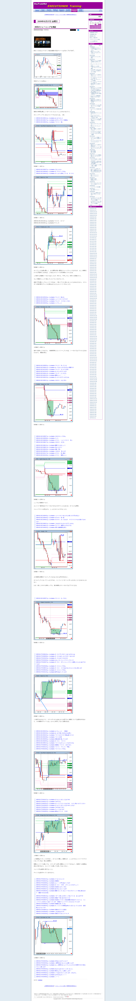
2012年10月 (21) (93, 340)
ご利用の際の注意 (100, 10)
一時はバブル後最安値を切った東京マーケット (96, 91)
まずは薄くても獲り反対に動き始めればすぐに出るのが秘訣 (96, 162)
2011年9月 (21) (93, 362)
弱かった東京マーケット (96, 169)
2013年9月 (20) (93, 320)
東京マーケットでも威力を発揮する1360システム (96, 61)
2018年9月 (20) (93, 217)
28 (100, 28)
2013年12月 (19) (93, 315)
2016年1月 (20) (93, 272)
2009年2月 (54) (93, 416)
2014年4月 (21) (93, 308)
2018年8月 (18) (93, 218)
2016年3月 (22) (93, 269)
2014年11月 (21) (93, 296)
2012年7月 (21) (93, 345)
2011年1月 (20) (93, 376)
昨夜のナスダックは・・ (96, 96)
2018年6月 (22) (93, 222)
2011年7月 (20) (93, 366)
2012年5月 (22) (93, 348)
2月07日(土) (92, 188)
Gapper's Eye (62, 10)
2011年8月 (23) (93, 364)
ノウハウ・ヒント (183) (95, 39)
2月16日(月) (92, 143)
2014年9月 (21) (93, 300)
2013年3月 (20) (93, 331)
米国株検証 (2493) (94, 32)
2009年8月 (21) (93, 405)
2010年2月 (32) (93, 395)
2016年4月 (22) (93, 267)
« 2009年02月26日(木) (49, 14)
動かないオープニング (95, 126)
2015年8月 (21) (93, 281)
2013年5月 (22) (93, 327)
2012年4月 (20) (93, 350)
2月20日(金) (92, 111)
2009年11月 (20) (93, 400)
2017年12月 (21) (93, 232)
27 (98, 28)
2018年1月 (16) (93, 230)
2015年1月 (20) (93, 293)
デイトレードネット (37, 10)
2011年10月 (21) (93, 360)
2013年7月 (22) (93, 324)
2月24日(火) (92, 86)
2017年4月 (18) (93, 246)
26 (97, 28)
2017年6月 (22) (93, 243)
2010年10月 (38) (93, 381)
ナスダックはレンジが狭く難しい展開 (96, 165)
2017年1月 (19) (93, 251)
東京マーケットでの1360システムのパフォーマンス (96, 52)
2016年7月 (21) (93, 262)
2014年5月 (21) (93, 307)
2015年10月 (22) (93, 277)
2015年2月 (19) (93, 291)
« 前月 (91, 21)
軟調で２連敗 (94, 179)
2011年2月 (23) (93, 374)
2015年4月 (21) (93, 288)
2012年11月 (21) (93, 338)
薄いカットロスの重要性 (96, 155)
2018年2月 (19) (93, 229)
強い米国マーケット (95, 189)
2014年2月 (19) (93, 312)
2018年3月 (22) (93, 227)
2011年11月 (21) (93, 359)
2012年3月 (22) (93, 352)
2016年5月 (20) (93, 265)
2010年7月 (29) (93, 386)
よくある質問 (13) (93, 41)
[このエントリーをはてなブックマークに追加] (78, 30)
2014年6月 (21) (93, 305)
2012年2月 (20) (93, 353)
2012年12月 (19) (93, 336)
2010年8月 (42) (93, 385)
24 (93, 28)
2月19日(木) (92, 122)
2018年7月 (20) (93, 220)
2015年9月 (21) (93, 279)
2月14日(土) (92, 153)
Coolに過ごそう (43, 10)
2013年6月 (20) (93, 326)
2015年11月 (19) (93, 275)
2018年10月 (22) (93, 215)
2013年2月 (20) (93, 333)
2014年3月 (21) (93, 310)
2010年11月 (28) (93, 379)
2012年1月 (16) (93, 355)
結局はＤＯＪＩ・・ (95, 180)
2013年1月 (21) (93, 334)
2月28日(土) (92, 46)
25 (95, 28)
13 (98, 25)
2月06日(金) (92, 191)
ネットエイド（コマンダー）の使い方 (96, 78)
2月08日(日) (92, 185)
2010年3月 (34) (93, 393)
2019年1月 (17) (93, 210)
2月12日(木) (92, 167)
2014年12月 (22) (93, 295)
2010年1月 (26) (93, 397)
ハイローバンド (68, 10)
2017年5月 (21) (93, 244)
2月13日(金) (92, 157)
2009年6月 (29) (93, 409)
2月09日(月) (92, 181)
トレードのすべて (49, 10)
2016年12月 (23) (93, 253)
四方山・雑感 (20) (93, 37)
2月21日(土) (92, 107)
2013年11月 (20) (93, 317)
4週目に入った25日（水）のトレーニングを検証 (96, 67)
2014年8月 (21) (93, 301)
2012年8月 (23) (93, 343)
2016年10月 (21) (93, 256)
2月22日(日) (92, 103)
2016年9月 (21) (93, 258)
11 (95, 25)
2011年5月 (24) (93, 369)
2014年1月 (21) (93, 314)
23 (92, 28)
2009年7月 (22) (93, 407)
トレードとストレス (95, 115)
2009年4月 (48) (93, 412)
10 (93, 25)
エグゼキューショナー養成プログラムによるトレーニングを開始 (96, 199)
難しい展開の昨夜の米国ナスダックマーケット (96, 171)
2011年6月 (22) (93, 367)
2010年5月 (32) (93, 390)
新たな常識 (93, 151)
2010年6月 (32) (93, 388)
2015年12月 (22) (93, 274)
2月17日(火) (92, 136)
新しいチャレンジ (94, 175)
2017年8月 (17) (93, 239)
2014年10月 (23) (93, 298)
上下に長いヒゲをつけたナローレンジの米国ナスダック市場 (96, 71)
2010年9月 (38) (93, 383)
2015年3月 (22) (93, 289)
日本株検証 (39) (93, 34)
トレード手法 (55, 10)
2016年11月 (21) (93, 255)
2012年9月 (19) (93, 341)
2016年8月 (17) (93, 260)
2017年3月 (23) (93, 248)
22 (90, 28)
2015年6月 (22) (93, 284)
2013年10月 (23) (93, 319)
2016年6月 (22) (93, 263)
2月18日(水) (92, 127)
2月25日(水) (92, 73)
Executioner (74, 10)
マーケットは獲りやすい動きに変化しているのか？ (96, 194)
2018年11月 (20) (93, 213)
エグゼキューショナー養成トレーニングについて (96, 148)
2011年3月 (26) (93, 372)
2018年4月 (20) (93, 225)
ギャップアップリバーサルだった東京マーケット (96, 183)
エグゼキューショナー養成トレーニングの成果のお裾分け (96, 119)
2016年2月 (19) (93, 270)
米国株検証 (40, 980)
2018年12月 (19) (93, 211)
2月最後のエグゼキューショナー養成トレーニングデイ (96, 49)
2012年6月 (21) (93, 346)
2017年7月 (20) (93, 241)
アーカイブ (93, 206)
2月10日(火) (92, 177)
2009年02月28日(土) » (71, 14)
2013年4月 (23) (93, 329)
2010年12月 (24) (93, 378)
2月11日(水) (92, 173)
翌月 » (100, 21)
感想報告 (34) (92, 36)
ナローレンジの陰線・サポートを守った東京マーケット (96, 138)
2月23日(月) (92, 98)
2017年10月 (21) (93, 236)
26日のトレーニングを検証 (45, 27)
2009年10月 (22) (93, 402)
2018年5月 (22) (93, 224)
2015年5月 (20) (93, 286)
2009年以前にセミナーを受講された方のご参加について (96, 93)
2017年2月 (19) (93, 250)
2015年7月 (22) (93, 282)
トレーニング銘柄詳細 (95, 95)
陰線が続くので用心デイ (96, 99)
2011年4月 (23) (93, 371)
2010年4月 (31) (93, 391)
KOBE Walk (80, 10)
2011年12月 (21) (93, 357)
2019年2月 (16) (93, 208)
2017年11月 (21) (93, 234)
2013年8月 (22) (93, 322)
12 (97, 25)
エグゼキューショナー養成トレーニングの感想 (96, 105)
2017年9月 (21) (93, 237)
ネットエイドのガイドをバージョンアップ (96, 141)
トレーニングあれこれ (95, 168)
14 (100, 25)
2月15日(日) (92, 149)
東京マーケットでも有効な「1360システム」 (96, 88)
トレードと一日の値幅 (95, 187)
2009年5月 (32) (93, 411)
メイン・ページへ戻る (60, 14)
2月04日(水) (92, 196)
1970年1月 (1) (93, 417)
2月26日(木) (92, 59)
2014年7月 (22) (93, 303)
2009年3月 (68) (93, 414)
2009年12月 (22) (93, 398)
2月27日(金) (92, 55)
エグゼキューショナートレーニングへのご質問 (96, 132)
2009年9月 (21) (93, 404)
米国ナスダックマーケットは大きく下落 (96, 117)
